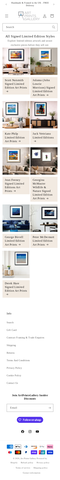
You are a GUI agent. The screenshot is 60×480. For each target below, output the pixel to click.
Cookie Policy (14, 375)
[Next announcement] (54, 4)
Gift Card (11, 330)
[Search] (53, 27)
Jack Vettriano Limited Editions (43, 135)
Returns (10, 353)
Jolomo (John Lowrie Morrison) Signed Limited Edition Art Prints (44, 88)
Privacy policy (43, 463)
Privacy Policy (14, 368)
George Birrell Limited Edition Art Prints (15, 240)
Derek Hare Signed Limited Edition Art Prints (16, 287)
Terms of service (23, 468)
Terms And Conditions (18, 360)
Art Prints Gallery (28, 458)
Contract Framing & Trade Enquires (25, 337)
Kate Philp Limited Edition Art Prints (15, 137)
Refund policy (27, 463)
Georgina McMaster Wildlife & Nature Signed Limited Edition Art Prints (43, 189)
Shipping (11, 345)
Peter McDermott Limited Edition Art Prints (43, 240)
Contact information (31, 473)
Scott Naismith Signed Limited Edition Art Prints (16, 84)
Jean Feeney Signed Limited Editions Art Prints (14, 185)
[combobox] (30, 27)
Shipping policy (41, 468)
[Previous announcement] (6, 4)
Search (10, 322)
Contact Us (12, 383)
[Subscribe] (49, 408)
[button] (6, 16)
